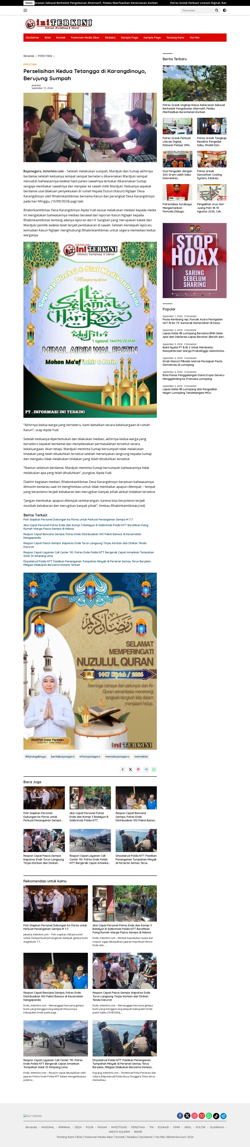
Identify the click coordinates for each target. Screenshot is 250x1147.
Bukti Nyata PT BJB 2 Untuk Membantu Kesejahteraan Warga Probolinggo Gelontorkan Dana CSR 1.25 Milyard (194, 349)
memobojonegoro (117, 756)
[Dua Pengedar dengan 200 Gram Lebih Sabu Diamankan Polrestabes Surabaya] (177, 159)
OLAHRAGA (217, 1127)
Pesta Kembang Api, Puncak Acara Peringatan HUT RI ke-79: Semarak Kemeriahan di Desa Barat (193, 321)
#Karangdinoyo (35, 756)
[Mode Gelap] (225, 10)
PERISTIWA (30, 64)
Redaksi (110, 37)
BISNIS (138, 1132)
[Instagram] (194, 1116)
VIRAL (187, 1127)
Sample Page (129, 37)
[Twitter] (187, 1116)
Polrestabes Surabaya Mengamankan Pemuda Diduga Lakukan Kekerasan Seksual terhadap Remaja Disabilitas (177, 207)
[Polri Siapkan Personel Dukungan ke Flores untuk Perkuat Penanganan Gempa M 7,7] (44, 798)
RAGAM (102, 1127)
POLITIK (200, 1127)
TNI (151, 1127)
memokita (141, 756)
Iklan (48, 37)
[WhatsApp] (209, 1116)
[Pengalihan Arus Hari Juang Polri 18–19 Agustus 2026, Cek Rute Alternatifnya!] (212, 192)
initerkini (36, 85)
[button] (217, 10)
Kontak (61, 37)
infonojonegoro (90, 756)
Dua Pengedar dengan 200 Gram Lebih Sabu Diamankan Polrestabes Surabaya (177, 174)
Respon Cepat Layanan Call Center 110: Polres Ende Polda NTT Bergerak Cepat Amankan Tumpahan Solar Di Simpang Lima (88, 554)
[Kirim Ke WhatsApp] (154, 769)
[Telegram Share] (146, 769)
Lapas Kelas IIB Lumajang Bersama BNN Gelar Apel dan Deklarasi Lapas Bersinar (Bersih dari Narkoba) (193, 335)
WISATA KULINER (119, 1132)
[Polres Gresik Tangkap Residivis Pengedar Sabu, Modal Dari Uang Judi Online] (212, 126)
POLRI (89, 1127)
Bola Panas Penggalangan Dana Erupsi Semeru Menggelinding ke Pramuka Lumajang (193, 376)
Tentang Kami (175, 37)
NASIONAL (47, 1127)
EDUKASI (163, 1127)
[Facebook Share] (123, 769)
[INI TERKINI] (58, 24)
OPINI (176, 1127)
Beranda (31, 1127)
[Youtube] (202, 1116)
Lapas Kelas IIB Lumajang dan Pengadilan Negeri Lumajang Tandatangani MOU (190, 391)
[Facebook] (180, 1116)
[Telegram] (223, 1116)
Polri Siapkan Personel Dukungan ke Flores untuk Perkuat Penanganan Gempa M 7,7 (78, 519)
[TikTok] (216, 1116)
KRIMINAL (65, 1127)
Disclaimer (32, 37)
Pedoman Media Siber (85, 37)
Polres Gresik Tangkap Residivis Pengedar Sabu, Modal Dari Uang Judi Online (212, 141)
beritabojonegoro (63, 756)
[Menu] (26, 10)
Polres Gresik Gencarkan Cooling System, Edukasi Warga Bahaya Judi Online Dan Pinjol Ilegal (211, 174)
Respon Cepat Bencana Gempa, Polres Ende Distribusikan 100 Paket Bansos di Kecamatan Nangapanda (82, 535)
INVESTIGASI (119, 1127)
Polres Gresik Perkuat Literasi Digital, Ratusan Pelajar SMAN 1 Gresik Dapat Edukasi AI (164, 3)
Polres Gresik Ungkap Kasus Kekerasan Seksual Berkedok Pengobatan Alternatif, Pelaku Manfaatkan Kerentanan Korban (194, 108)
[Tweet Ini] (130, 769)
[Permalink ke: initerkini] (26, 86)
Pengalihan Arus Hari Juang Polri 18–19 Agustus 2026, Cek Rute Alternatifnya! (210, 207)
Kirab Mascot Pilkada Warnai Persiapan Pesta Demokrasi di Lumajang (192, 363)
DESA (78, 1127)
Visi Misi (194, 37)
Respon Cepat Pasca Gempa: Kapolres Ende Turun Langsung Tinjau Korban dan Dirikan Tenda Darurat (84, 544)
